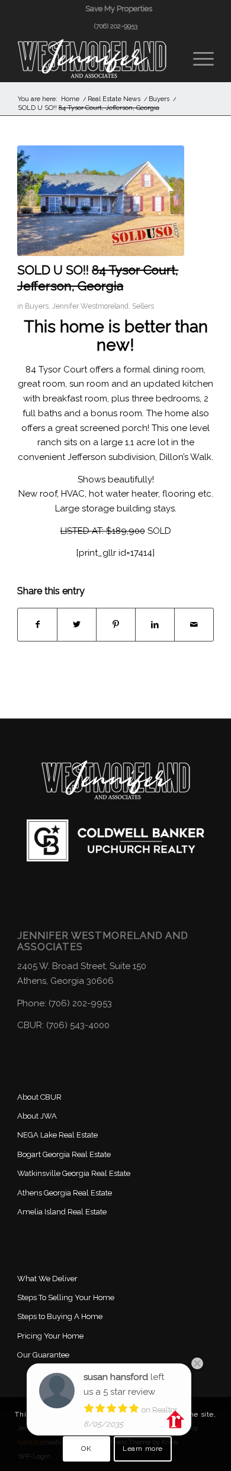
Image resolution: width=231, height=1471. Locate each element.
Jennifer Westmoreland (90, 306)
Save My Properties (118, 8)
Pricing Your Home (50, 1335)
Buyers (37, 306)
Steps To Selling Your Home (65, 1297)
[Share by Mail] (194, 624)
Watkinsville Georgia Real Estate (73, 1173)
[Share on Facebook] (37, 624)
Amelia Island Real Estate (62, 1211)
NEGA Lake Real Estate (57, 1134)
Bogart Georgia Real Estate (64, 1154)
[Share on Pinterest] (116, 624)
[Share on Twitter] (76, 624)
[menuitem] (118, 9)
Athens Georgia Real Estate (64, 1192)
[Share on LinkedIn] (155, 624)
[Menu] (197, 58)
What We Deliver (47, 1278)
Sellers (143, 306)
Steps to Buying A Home (59, 1316)
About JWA (37, 1116)
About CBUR (39, 1097)
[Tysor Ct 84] (100, 200)
